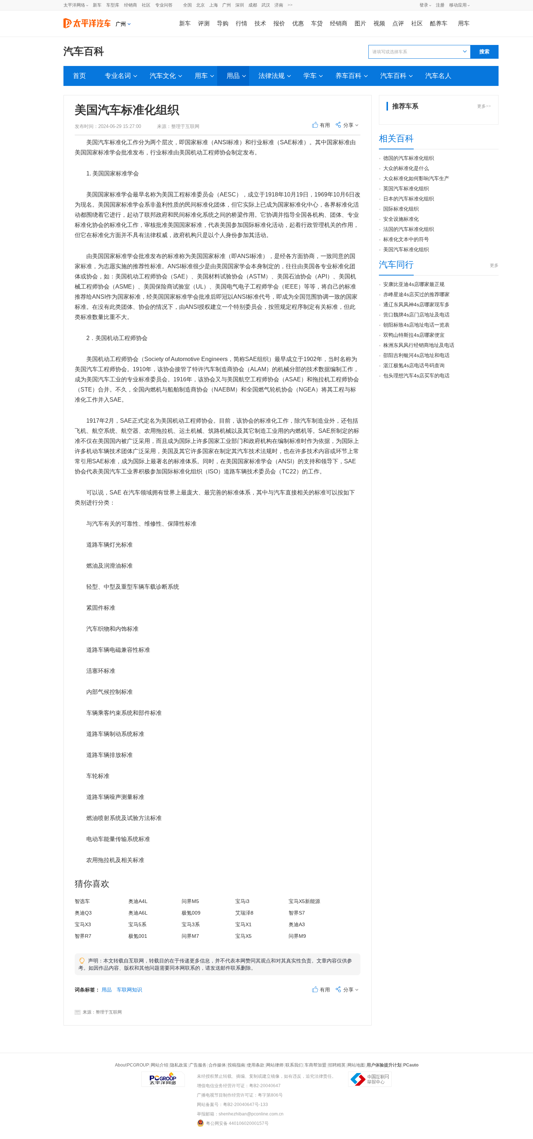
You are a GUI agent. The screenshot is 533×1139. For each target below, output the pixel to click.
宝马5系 (137, 924)
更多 (494, 265)
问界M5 (190, 901)
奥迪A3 (297, 924)
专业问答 (164, 5)
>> (290, 5)
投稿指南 (236, 1065)
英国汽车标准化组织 (406, 188)
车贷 (317, 23)
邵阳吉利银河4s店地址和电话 (416, 355)
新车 (97, 5)
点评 (398, 23)
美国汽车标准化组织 (406, 249)
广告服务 (198, 1065)
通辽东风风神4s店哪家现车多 (416, 304)
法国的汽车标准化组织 (408, 229)
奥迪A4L (138, 901)
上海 (213, 5)
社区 (146, 5)
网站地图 (356, 1065)
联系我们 (294, 1065)
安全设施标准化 (401, 219)
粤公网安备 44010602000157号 (237, 1123)
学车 (310, 75)
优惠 (298, 23)
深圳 (239, 5)
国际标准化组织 (401, 209)
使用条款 (255, 1065)
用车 (464, 23)
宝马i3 (242, 901)
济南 (278, 5)
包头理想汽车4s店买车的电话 (416, 375)
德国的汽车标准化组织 (408, 158)
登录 (424, 5)
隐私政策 (178, 1065)
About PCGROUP (132, 1065)
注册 (440, 5)
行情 (241, 23)
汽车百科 (83, 51)
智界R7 (83, 936)
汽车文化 (163, 75)
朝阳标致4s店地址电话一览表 (416, 325)
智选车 (82, 901)
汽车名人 (438, 75)
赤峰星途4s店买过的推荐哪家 (416, 294)
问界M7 (190, 936)
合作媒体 (217, 1065)
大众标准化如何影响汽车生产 (416, 178)
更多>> (484, 106)
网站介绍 (159, 1065)
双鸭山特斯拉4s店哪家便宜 (414, 335)
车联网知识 (129, 990)
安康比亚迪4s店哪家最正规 (414, 284)
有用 (325, 125)
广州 (226, 5)
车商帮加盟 (315, 1065)
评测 (204, 23)
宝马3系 (191, 924)
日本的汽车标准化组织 (408, 199)
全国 (187, 5)
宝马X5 (243, 936)
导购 (222, 23)
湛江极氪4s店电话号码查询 (414, 365)
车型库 (112, 5)
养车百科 (348, 75)
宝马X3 (83, 924)
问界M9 (297, 936)
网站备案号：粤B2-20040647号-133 (232, 1104)
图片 (360, 23)
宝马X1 (243, 924)
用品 (233, 75)
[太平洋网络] (163, 1076)
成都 (252, 5)
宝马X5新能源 (304, 901)
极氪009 (191, 913)
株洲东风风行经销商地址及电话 (418, 345)
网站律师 (275, 1065)
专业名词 (118, 75)
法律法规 (272, 75)
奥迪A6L (138, 913)
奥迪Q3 (83, 913)
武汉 (265, 5)
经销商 (130, 5)
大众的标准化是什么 (406, 168)
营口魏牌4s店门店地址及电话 (416, 315)
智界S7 (297, 913)
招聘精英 (337, 1065)
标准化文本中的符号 (406, 239)
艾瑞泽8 (244, 913)
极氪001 (137, 936)
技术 (260, 23)
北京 (200, 5)
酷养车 (438, 23)
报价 (279, 23)
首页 (79, 75)
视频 (379, 23)
